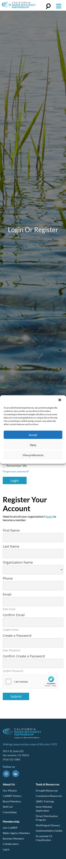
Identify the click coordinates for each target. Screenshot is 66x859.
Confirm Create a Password (24, 656)
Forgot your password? (16, 471)
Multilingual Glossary (48, 825)
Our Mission (10, 790)
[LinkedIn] (15, 773)
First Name (11, 530)
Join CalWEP (10, 827)
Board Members (12, 801)
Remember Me (16, 466)
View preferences (33, 455)
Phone (8, 578)
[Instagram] (6, 773)
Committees (10, 812)
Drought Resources (47, 790)
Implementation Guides (49, 830)
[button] (60, 400)
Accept (33, 434)
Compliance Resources (49, 795)
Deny (33, 445)
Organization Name (18, 562)
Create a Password (17, 635)
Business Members (13, 838)
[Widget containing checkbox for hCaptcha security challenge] (30, 681)
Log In (6, 849)
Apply (49, 516)
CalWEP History (12, 795)
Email (7, 594)
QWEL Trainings (45, 801)
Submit (15, 696)
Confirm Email (14, 615)
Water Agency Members (16, 833)
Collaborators (11, 843)
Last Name (11, 546)
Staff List (8, 806)
